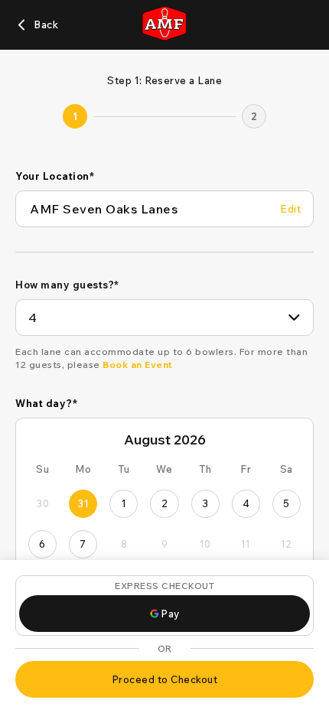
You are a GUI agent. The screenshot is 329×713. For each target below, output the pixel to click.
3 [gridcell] (205, 503)
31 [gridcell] (83, 503)
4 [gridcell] (246, 503)
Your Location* (54, 176)
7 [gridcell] (83, 544)
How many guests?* (67, 284)
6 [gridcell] (42, 544)
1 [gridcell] (124, 503)
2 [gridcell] (164, 503)
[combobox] (164, 317)
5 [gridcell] (286, 503)
